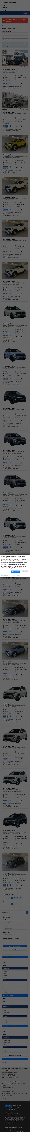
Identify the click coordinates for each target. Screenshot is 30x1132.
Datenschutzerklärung (6, 575)
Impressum (16, 575)
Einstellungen (25, 571)
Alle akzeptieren (15, 571)
